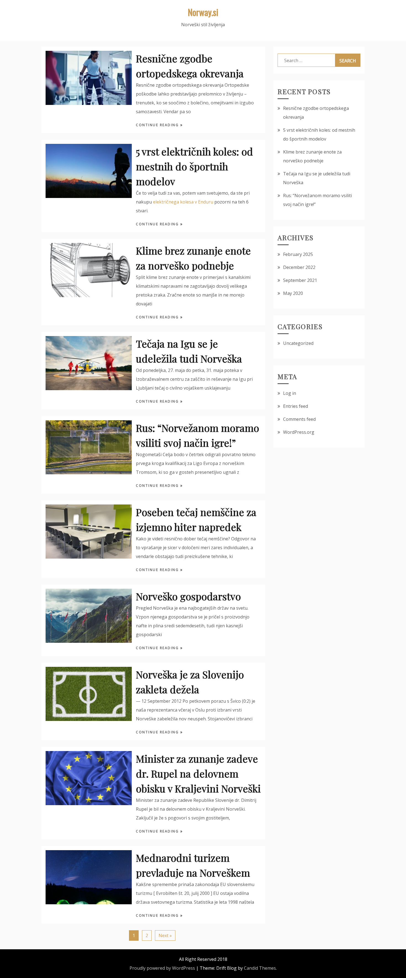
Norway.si (203, 12)
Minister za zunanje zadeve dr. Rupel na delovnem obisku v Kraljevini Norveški (198, 773)
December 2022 (299, 267)
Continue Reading (158, 125)
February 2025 (298, 254)
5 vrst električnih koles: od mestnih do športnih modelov (194, 166)
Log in (289, 393)
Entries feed (295, 406)
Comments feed (299, 419)
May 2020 (293, 293)
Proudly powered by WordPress (162, 968)
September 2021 (300, 280)
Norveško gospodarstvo (188, 596)
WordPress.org (298, 432)
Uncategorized (298, 343)
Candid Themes (260, 968)
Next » (165, 935)
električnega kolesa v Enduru (183, 202)
